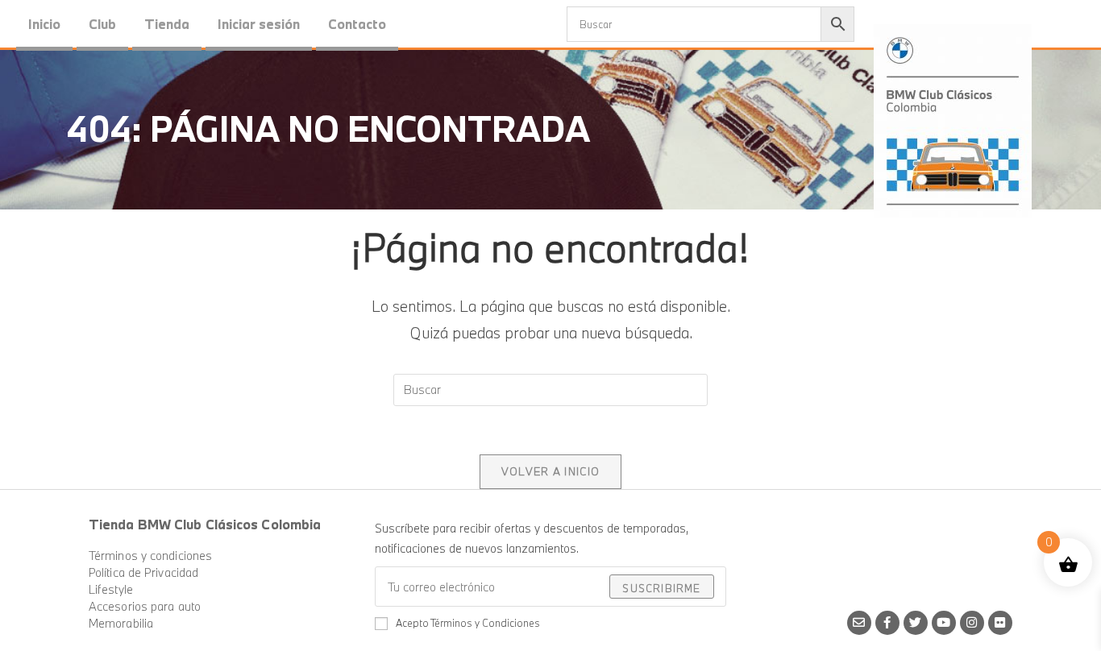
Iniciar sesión (259, 23)
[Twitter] (916, 623)
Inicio (44, 23)
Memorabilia (121, 623)
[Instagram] (972, 623)
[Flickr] (1000, 623)
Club (102, 23)
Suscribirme (661, 588)
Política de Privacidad (143, 572)
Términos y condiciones (150, 555)
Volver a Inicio (550, 471)
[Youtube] (944, 623)
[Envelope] (859, 623)
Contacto (357, 23)
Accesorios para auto (145, 606)
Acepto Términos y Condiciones (468, 622)
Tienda (166, 23)
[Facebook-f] (887, 623)
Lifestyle (111, 589)
